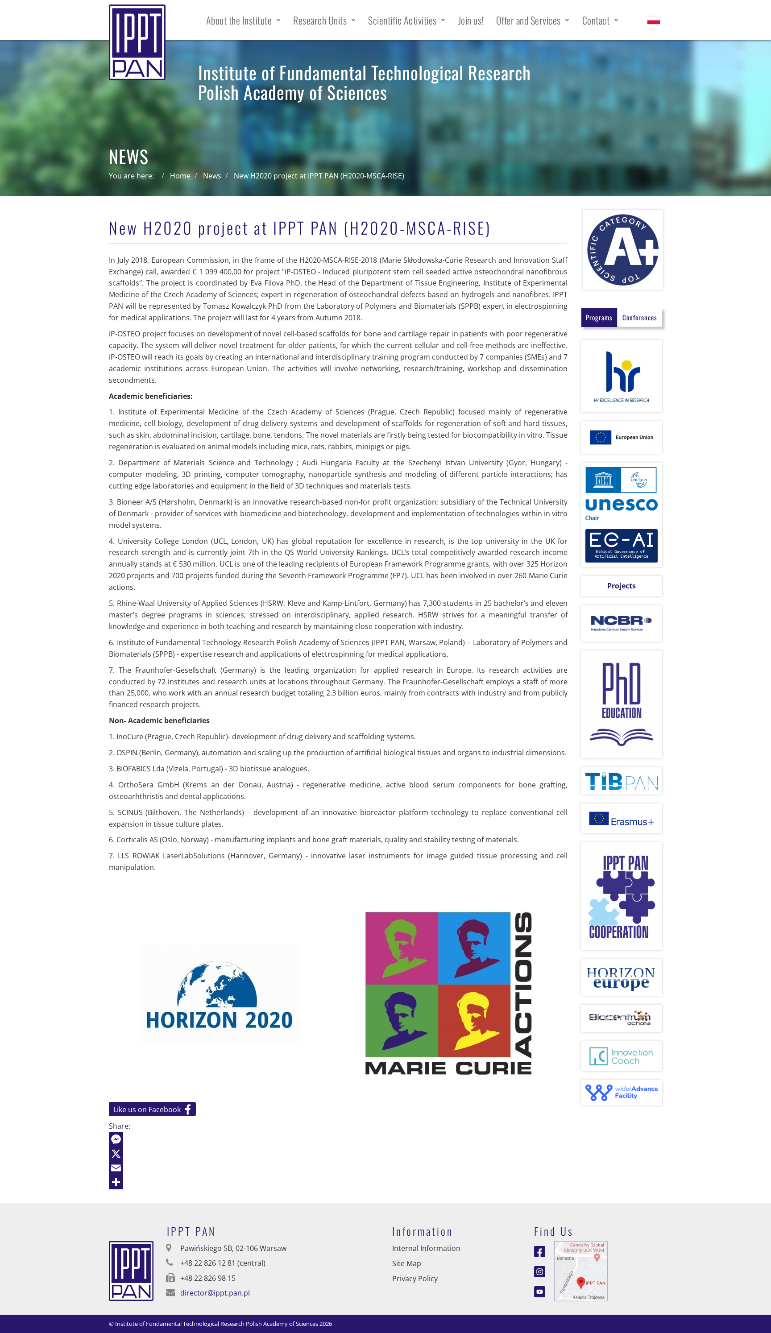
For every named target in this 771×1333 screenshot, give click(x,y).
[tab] (599, 317)
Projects (621, 586)
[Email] (338, 1168)
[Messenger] (338, 1139)
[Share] (338, 1182)
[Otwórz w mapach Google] (581, 1270)
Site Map (406, 1263)
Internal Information (426, 1248)
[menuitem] (243, 20)
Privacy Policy (415, 1278)
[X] (338, 1154)
